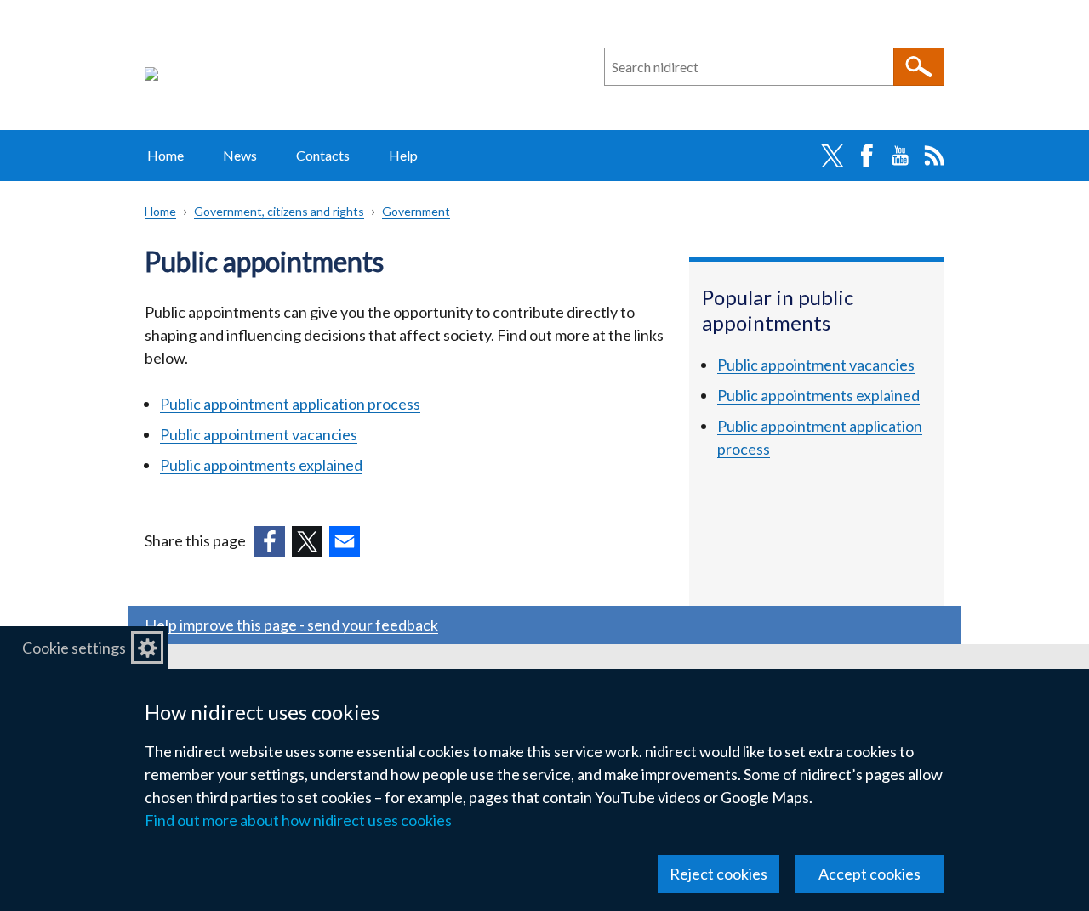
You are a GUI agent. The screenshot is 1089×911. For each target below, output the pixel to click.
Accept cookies (869, 873)
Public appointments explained (261, 465)
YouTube (900, 156)
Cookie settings (74, 647)
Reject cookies (718, 873)
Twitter (832, 156)
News (240, 155)
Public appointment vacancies (258, 434)
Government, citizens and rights (279, 211)
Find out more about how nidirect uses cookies (298, 820)
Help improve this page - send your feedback (291, 624)
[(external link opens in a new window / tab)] (269, 541)
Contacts (323, 155)
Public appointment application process (290, 403)
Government (416, 211)
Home (165, 155)
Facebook (866, 156)
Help (403, 155)
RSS (934, 156)
